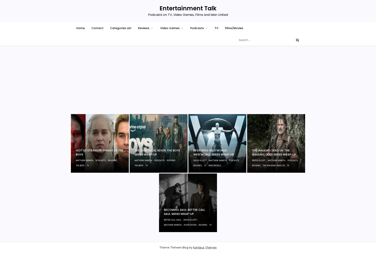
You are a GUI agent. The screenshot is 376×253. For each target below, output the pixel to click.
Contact (97, 28)
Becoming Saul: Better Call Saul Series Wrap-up (184, 212)
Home (80, 28)
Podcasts (197, 28)
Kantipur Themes (205, 247)
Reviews (143, 28)
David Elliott (200, 160)
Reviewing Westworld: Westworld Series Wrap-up (213, 152)
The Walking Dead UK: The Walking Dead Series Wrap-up (274, 152)
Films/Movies (234, 28)
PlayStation (190, 225)
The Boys (80, 165)
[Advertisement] (188, 84)
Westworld (215, 165)
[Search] (297, 40)
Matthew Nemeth (84, 160)
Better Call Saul (172, 220)
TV (216, 28)
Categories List (120, 28)
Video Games (170, 28)
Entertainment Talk (188, 8)
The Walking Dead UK (274, 165)
